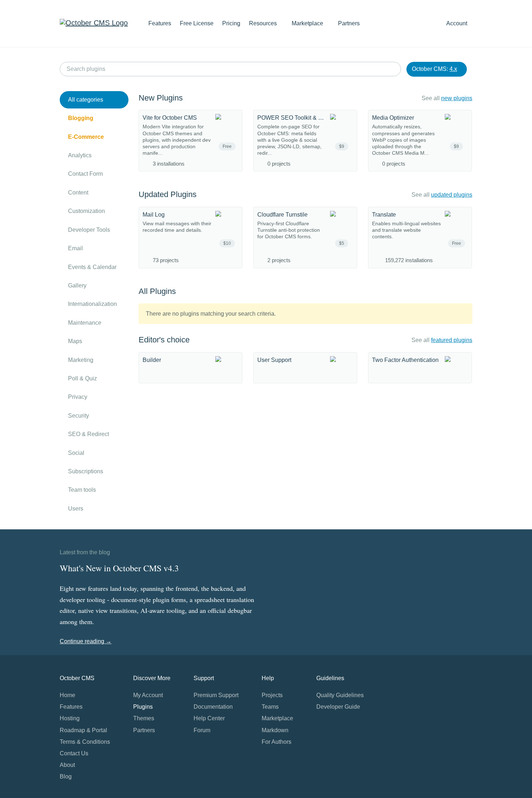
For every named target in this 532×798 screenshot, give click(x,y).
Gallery (77, 285)
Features (159, 23)
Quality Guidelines (340, 695)
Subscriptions (85, 471)
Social (76, 453)
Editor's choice (164, 339)
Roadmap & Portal (83, 730)
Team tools (82, 490)
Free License (197, 23)
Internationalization (92, 304)
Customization (86, 211)
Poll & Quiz (82, 378)
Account (457, 23)
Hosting (70, 718)
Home (67, 695)
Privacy (77, 397)
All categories (85, 100)
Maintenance (84, 323)
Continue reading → (85, 641)
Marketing (80, 360)
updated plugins (451, 195)
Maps (75, 341)
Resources (263, 23)
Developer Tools (89, 230)
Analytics (80, 155)
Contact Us (74, 753)
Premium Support (216, 695)
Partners (349, 23)
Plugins (143, 707)
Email (75, 248)
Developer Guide (338, 707)
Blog (66, 776)
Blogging (80, 118)
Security (78, 416)
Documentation (213, 707)
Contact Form (85, 174)
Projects (272, 695)
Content (78, 192)
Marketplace (308, 23)
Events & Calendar (92, 267)
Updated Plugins (168, 194)
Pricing (231, 23)
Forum (202, 730)
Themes (143, 718)
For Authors (276, 742)
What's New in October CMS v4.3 (119, 568)
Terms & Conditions (85, 742)
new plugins (456, 98)
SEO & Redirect (88, 434)
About (67, 765)
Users (75, 508)
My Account (148, 695)
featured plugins (451, 340)
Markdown (275, 730)
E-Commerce (86, 137)
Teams (270, 707)
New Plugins (161, 97)
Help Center (209, 718)
